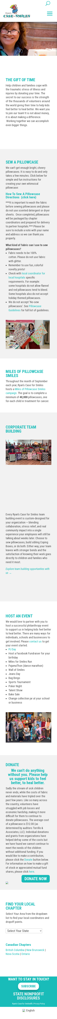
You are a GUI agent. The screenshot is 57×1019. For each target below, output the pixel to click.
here (31, 871)
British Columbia (15, 950)
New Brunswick (35, 950)
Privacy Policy (39, 1003)
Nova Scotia (12, 954)
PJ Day (12, 649)
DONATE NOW (36, 878)
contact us (35, 641)
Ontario (25, 954)
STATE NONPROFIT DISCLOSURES (28, 996)
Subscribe (28, 986)
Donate (28, 859)
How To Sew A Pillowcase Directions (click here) (23, 195)
